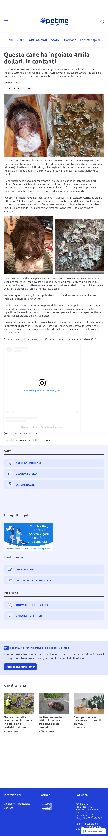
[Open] (6, 21)
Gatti (21, 40)
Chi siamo (9, 803)
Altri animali (38, 40)
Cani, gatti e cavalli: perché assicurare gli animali (87, 720)
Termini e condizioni (86, 823)
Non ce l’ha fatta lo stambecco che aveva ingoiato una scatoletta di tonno (18, 722)
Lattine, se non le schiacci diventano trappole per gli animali (51, 722)
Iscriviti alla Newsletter (20, 666)
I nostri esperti (90, 40)
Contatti (8, 807)
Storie (55, 40)
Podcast (70, 40)
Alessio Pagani (12, 82)
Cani (10, 40)
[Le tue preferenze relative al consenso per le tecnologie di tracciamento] (93, 831)
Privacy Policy (84, 826)
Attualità (14, 88)
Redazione (80, 727)
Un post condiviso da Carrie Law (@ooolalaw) (42, 427)
